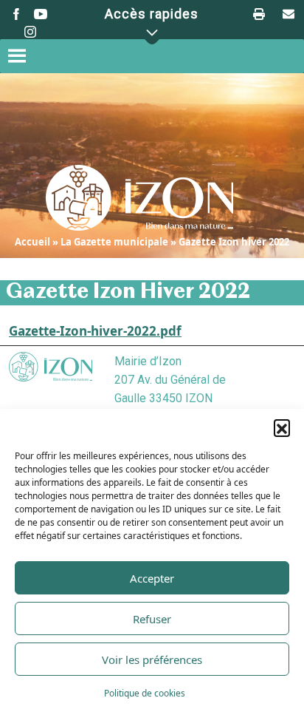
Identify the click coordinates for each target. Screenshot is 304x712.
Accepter (152, 578)
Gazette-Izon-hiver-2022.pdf (95, 331)
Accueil (32, 241)
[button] (281, 427)
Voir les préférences (152, 659)
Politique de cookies (144, 693)
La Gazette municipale (114, 241)
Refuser (152, 618)
